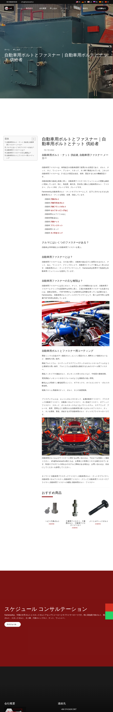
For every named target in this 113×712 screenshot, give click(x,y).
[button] (91, 8)
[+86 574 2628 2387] (59, 709)
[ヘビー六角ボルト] (52, 513)
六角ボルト (54, 199)
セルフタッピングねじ (59, 210)
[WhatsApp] (109, 615)
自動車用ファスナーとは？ (15, 150)
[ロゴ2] (9, 8)
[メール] (109, 607)
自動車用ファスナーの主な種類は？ (18, 153)
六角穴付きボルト (57, 203)
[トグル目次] (32, 139)
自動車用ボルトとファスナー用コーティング (20, 157)
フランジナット (56, 225)
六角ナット (54, 222)
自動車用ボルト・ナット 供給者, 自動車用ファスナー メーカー (20, 143)
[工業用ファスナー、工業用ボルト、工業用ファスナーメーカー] (75, 513)
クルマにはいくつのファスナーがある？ (20, 147)
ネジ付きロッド (56, 233)
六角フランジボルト (58, 207)
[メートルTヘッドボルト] (98, 513)
